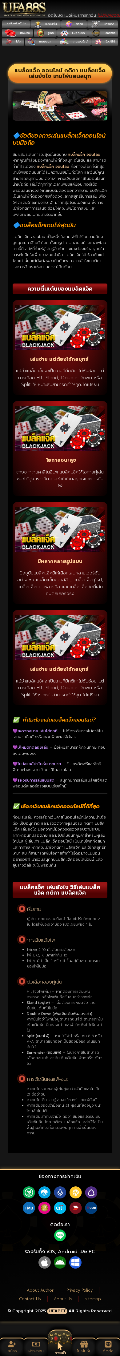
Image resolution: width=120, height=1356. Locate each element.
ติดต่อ (108, 1351)
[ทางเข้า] (60, 1346)
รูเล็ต (50, 33)
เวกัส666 (109, 33)
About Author (40, 1290)
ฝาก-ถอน (36, 1351)
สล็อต (79, 24)
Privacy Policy (79, 1290)
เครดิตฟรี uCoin (16, 23)
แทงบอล (108, 24)
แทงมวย (24, 33)
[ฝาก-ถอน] (36, 1344)
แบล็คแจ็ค (78, 33)
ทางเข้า (60, 1353)
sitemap (93, 1299)
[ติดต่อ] (108, 1344)
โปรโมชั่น (50, 24)
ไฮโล (18, 41)
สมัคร (12, 1351)
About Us (63, 1299)
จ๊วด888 (110, 41)
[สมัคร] (12, 1344)
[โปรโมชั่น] (84, 1344)
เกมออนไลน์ (80, 41)
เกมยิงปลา (45, 41)
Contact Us (30, 1299)
